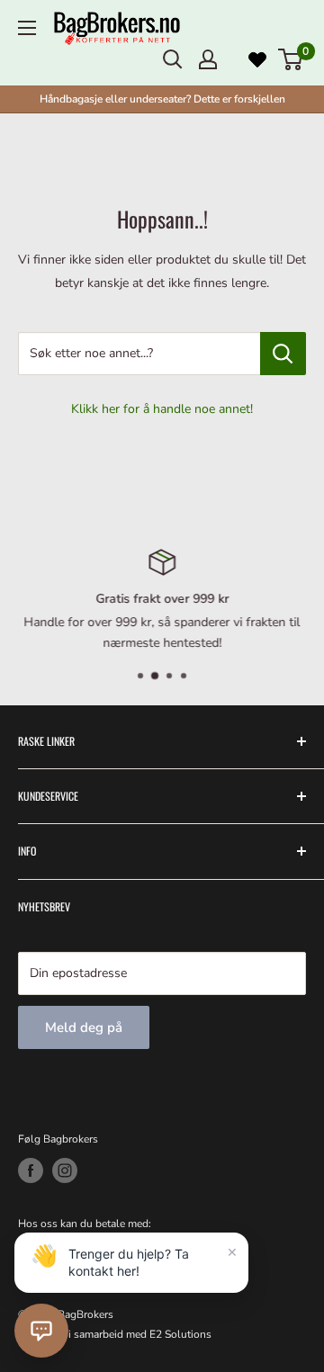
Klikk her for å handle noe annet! (162, 408)
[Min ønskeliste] (257, 59)
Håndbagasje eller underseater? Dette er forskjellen (162, 99)
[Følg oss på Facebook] (30, 1170)
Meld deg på (83, 1027)
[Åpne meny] (27, 28)
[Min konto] (208, 59)
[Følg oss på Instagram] (64, 1170)
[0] (291, 59)
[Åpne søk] (173, 59)
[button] (41, 1331)
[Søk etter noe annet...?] (283, 353)
